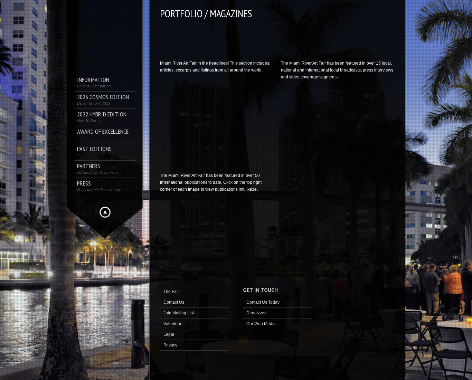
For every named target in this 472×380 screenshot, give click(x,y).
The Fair (171, 291)
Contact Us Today (263, 302)
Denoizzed (256, 313)
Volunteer (172, 323)
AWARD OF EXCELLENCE (103, 131)
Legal (168, 334)
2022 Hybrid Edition (101, 117)
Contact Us (173, 302)
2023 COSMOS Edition (103, 100)
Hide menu (105, 212)
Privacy (170, 345)
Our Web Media (261, 323)
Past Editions (94, 149)
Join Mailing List (178, 313)
